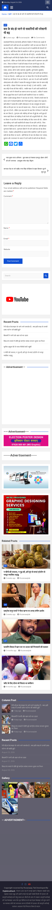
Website (7, 249)
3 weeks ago (10, 614)
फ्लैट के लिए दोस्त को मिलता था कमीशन (18, 683)
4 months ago (11, 687)
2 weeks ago (10, 578)
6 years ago (10, 38)
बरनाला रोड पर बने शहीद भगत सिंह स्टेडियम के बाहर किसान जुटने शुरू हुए (25, 170)
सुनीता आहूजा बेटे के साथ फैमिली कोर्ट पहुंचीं (17, 347)
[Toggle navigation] (11, 7)
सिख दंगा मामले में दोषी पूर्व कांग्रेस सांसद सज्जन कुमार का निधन (24, 341)
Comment (8, 196)
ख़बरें (5, 25)
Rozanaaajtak (24, 38)
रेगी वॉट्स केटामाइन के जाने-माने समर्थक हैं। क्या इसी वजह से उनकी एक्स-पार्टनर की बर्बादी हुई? (29, 706)
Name (7, 228)
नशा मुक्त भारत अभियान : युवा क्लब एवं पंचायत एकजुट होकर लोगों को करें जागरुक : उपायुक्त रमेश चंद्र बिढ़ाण (27, 159)
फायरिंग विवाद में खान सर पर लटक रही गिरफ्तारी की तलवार (26, 647)
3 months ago (11, 651)
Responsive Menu (47, 2)
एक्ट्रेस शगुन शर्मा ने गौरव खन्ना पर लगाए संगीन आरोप (24, 611)
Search (46, 275)
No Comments (39, 38)
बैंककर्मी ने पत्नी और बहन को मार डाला (16, 335)
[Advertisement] (26, 396)
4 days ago (18, 720)
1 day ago (17, 711)
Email (6, 239)
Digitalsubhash (9, 891)
